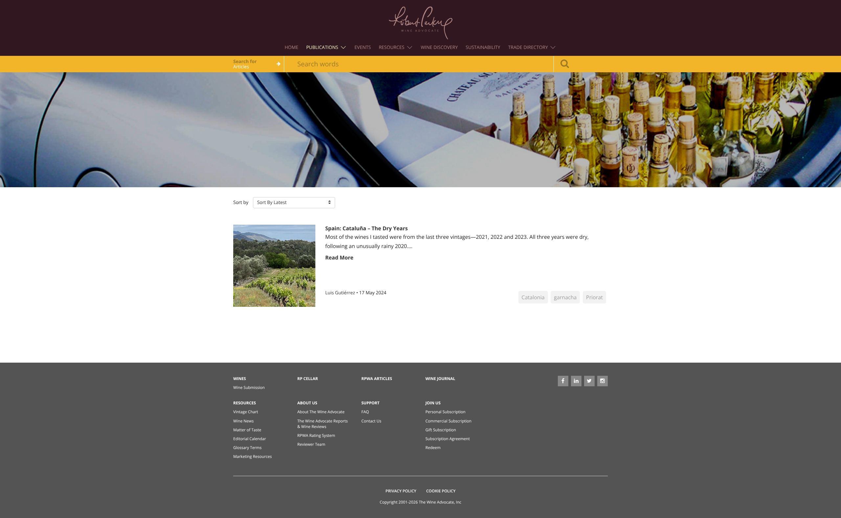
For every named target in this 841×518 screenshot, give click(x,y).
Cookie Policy (440, 491)
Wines (239, 378)
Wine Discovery (439, 47)
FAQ (365, 412)
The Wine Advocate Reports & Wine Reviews (322, 423)
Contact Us (371, 421)
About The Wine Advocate (321, 412)
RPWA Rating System (316, 435)
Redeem (433, 447)
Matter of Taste (247, 430)
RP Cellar (307, 378)
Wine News (243, 421)
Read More (339, 257)
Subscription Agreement (447, 438)
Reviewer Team (311, 444)
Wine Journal (440, 378)
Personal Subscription (445, 412)
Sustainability (483, 47)
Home (292, 47)
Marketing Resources (252, 456)
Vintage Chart (245, 412)
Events (362, 47)
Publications (322, 47)
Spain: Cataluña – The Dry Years (366, 228)
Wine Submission (249, 387)
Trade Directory (528, 47)
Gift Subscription (440, 430)
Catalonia (533, 297)
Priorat (594, 297)
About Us (307, 403)
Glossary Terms (247, 447)
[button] (294, 202)
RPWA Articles (376, 378)
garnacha (565, 297)
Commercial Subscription (448, 421)
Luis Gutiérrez (340, 293)
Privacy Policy (401, 491)
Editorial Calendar (249, 438)
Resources (392, 47)
